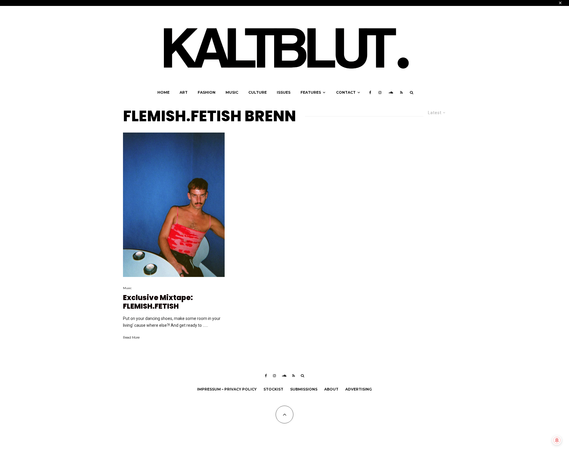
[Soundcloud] (391, 92)
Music (232, 92)
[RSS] (401, 92)
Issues (283, 92)
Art (184, 92)
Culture (257, 92)
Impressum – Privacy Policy (227, 389)
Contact (346, 92)
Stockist (273, 389)
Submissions (303, 389)
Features (311, 92)
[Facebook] (370, 92)
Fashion (206, 92)
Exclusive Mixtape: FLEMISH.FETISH (158, 302)
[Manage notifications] (557, 440)
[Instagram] (380, 92)
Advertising (358, 389)
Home (163, 92)
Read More (131, 337)
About (331, 389)
